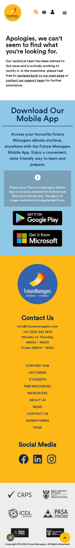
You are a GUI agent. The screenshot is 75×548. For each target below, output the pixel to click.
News (37, 407)
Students (37, 379)
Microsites (37, 393)
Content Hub (37, 365)
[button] (64, 12)
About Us (37, 400)
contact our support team (25, 80)
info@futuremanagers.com (37, 326)
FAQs (37, 427)
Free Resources (37, 386)
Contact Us (37, 413)
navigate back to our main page (40, 75)
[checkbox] (10, 537)
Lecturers (37, 372)
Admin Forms (37, 420)
